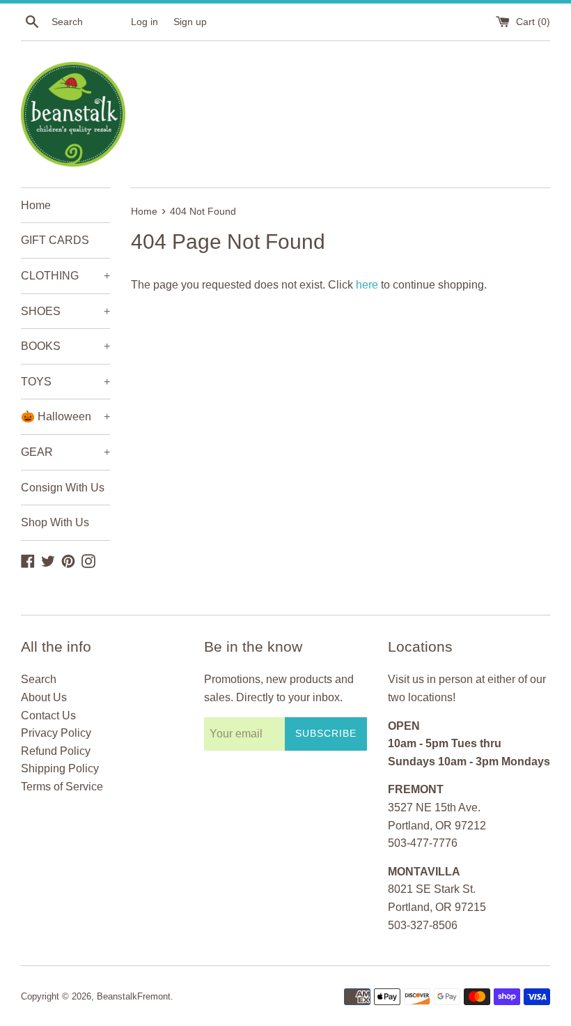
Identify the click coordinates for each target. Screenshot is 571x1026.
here (367, 285)
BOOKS (65, 346)
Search (38, 679)
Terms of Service (62, 787)
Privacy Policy (56, 733)
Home (36, 205)
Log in (144, 21)
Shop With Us (55, 522)
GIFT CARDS (55, 240)
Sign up (190, 21)
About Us (44, 697)
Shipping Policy (60, 768)
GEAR (65, 452)
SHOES (65, 311)
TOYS (65, 382)
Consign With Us (62, 487)
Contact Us (48, 715)
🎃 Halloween (65, 416)
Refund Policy (56, 751)
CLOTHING (65, 276)
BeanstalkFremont (134, 996)
